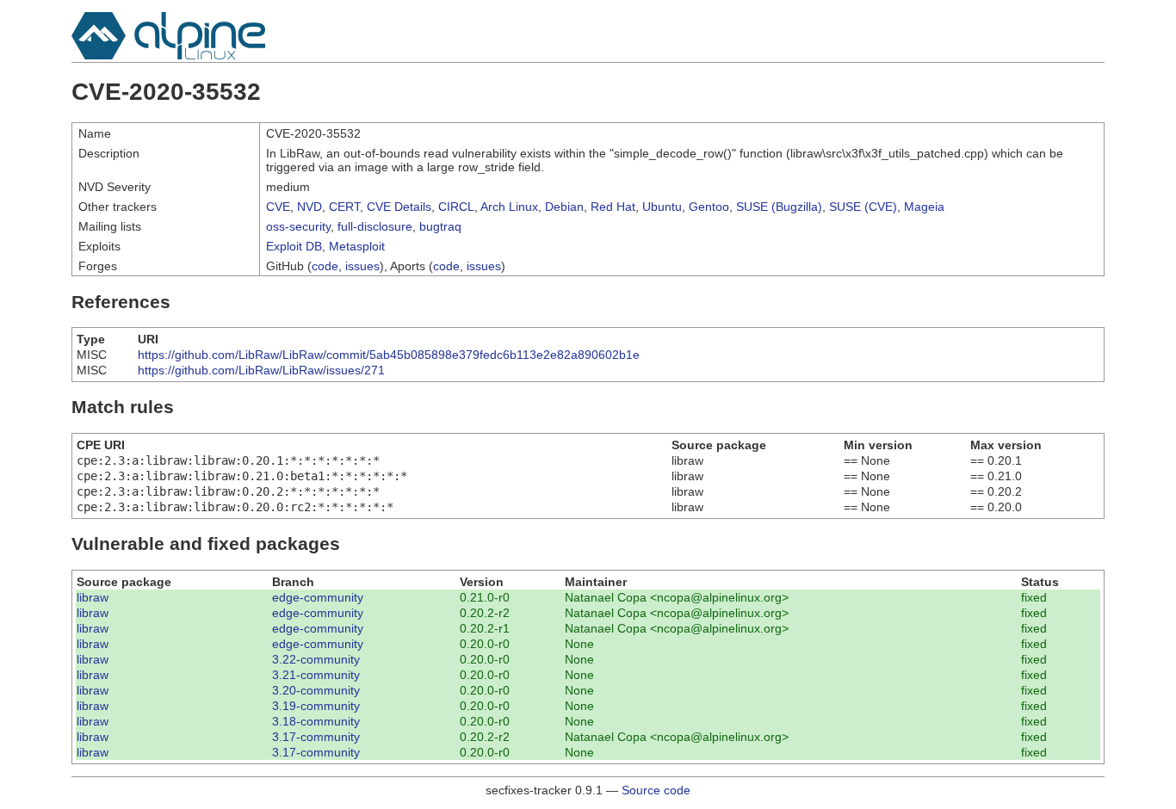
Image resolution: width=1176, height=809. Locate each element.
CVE (278, 206)
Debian (564, 206)
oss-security (298, 226)
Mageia (924, 206)
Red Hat (613, 206)
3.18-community (316, 721)
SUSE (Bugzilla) (779, 206)
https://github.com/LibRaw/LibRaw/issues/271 (261, 370)
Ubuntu (662, 206)
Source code (656, 790)
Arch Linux (509, 206)
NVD (309, 206)
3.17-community (316, 737)
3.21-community (316, 675)
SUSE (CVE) (863, 206)
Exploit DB (294, 246)
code (325, 266)
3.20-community (316, 690)
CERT (344, 206)
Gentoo (709, 206)
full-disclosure (374, 226)
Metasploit (357, 246)
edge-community (317, 597)
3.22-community (316, 659)
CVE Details (399, 206)
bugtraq (440, 226)
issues (362, 266)
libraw (92, 597)
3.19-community (316, 706)
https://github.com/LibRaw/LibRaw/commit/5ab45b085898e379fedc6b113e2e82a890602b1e (389, 354)
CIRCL (456, 206)
